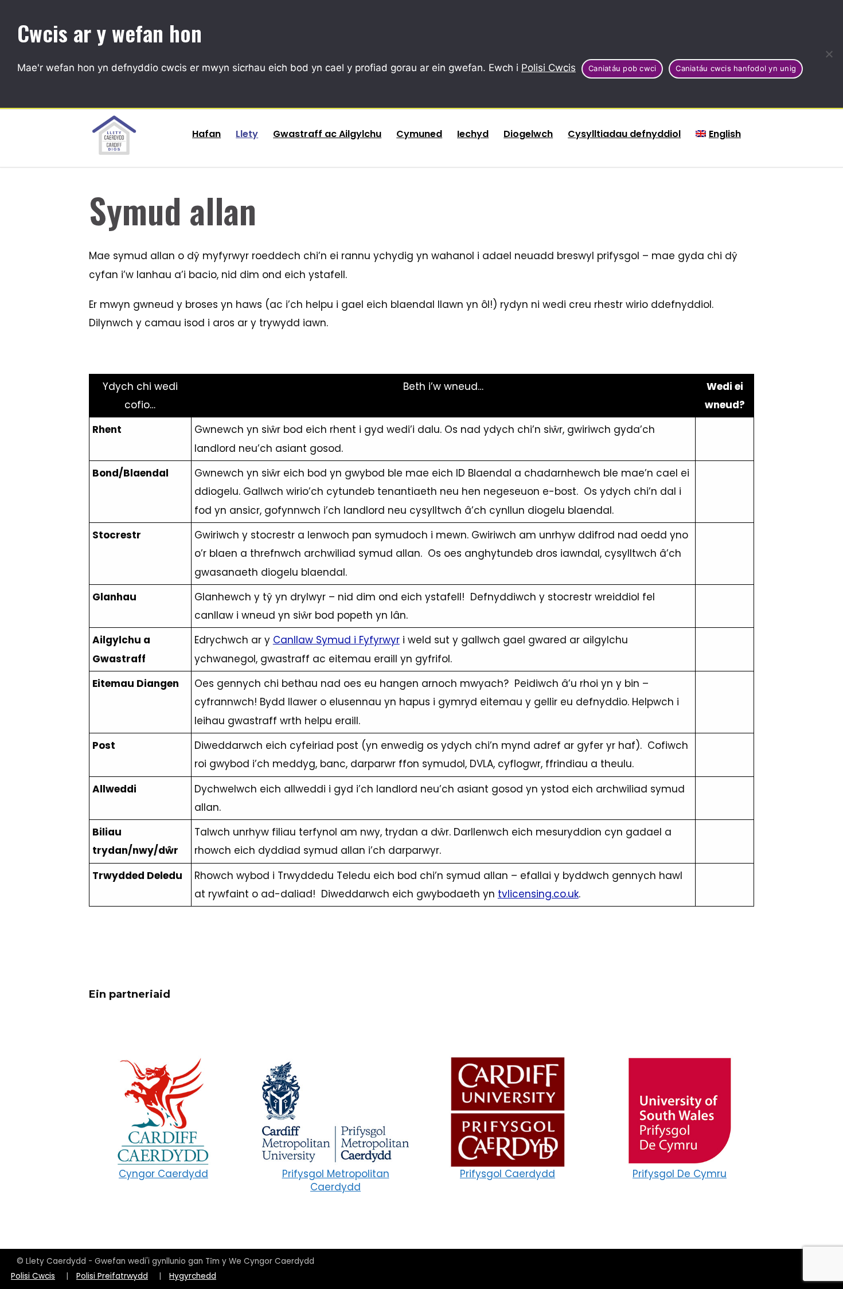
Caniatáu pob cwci (622, 68)
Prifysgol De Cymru (680, 1174)
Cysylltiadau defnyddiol (624, 133)
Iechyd (473, 133)
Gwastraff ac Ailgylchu (327, 133)
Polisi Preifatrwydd (112, 1276)
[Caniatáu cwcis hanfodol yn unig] (828, 54)
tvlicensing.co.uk (538, 894)
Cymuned (419, 133)
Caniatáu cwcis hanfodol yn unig (736, 68)
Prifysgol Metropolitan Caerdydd (335, 1180)
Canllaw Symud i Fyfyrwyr (336, 640)
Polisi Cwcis (548, 67)
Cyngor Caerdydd (163, 1174)
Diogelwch (528, 133)
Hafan (206, 133)
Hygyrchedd (192, 1276)
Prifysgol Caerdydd (507, 1174)
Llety (247, 133)
